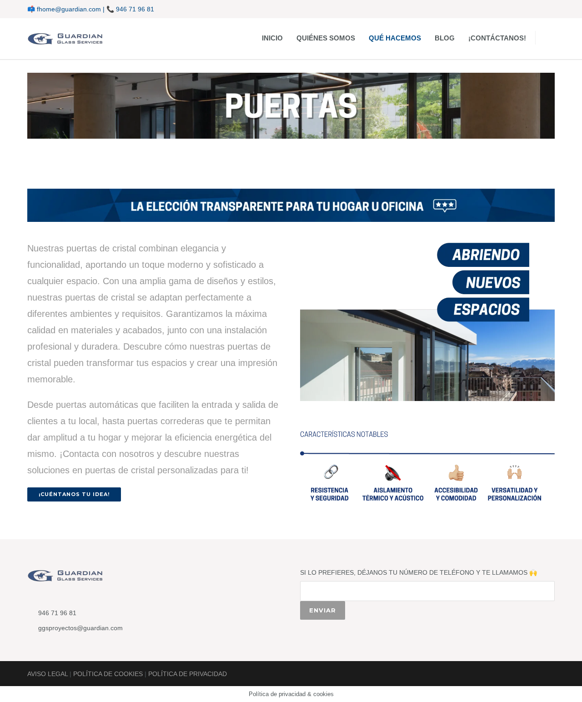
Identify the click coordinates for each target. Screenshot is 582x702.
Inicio (272, 38)
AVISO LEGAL (47, 673)
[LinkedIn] (527, 9)
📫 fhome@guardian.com (64, 9)
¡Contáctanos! (497, 38)
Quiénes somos (325, 38)
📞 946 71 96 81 (130, 9)
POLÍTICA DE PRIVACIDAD (187, 673)
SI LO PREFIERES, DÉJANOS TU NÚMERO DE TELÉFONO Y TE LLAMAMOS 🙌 (418, 572)
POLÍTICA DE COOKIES (108, 673)
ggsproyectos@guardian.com (80, 628)
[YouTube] (546, 9)
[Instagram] (509, 9)
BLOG (445, 38)
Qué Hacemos (395, 38)
